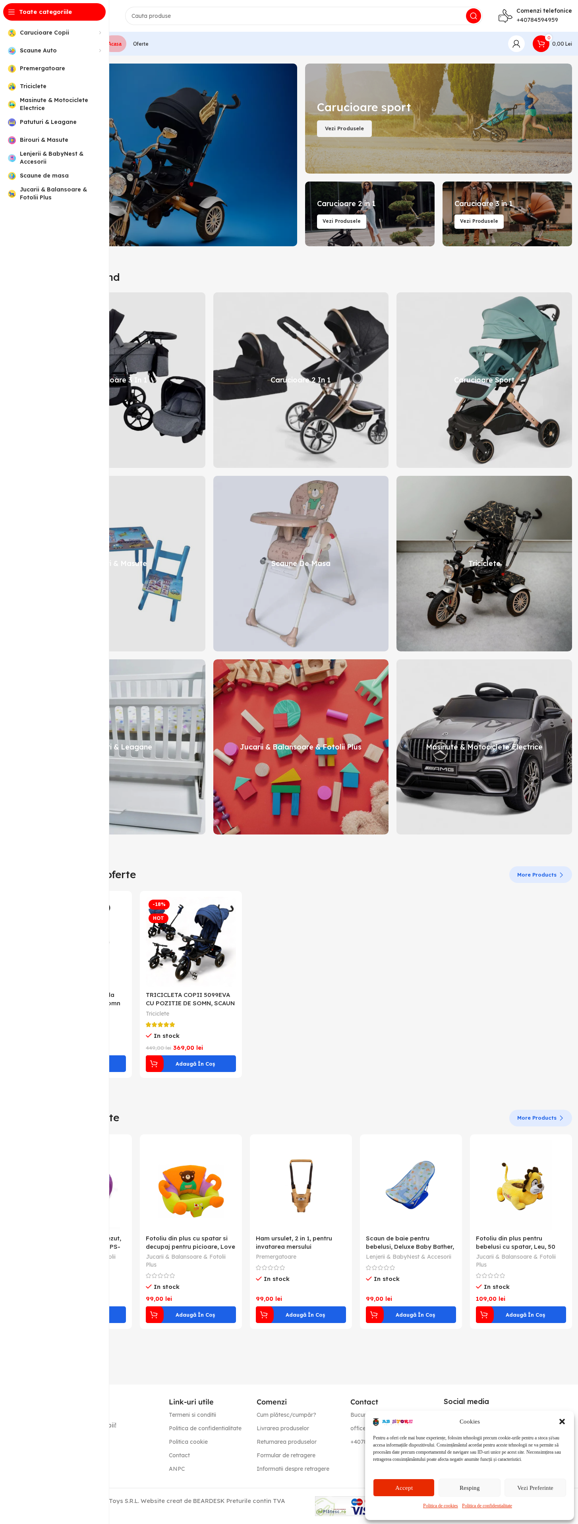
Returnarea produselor (287, 1441)
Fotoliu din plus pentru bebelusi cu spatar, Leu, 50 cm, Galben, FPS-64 (515, 1246)
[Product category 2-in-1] (301, 380)
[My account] (516, 44)
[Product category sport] (484, 380)
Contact (179, 1455)
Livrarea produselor (283, 1428)
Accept (404, 1488)
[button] (562, 1421)
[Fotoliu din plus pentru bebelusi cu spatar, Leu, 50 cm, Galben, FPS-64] (521, 1185)
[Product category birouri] (117, 563)
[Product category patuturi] (117, 747)
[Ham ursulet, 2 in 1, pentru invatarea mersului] (301, 1185)
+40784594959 (537, 19)
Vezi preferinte (535, 1488)
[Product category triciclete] (484, 563)
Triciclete (157, 1013)
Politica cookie (188, 1441)
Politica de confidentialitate (487, 1506)
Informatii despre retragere (293, 1468)
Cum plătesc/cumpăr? (286, 1414)
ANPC (177, 1468)
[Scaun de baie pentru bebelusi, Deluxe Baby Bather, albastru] (411, 1185)
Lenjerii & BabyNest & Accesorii (408, 1256)
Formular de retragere (286, 1455)
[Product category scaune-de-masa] (301, 563)
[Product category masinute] (484, 747)
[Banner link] (163, 155)
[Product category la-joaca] (301, 747)
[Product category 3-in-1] (117, 380)
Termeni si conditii (192, 1414)
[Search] (473, 15)
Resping (470, 1488)
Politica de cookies (440, 1506)
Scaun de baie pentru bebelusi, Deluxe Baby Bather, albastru (410, 1246)
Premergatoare (276, 1256)
